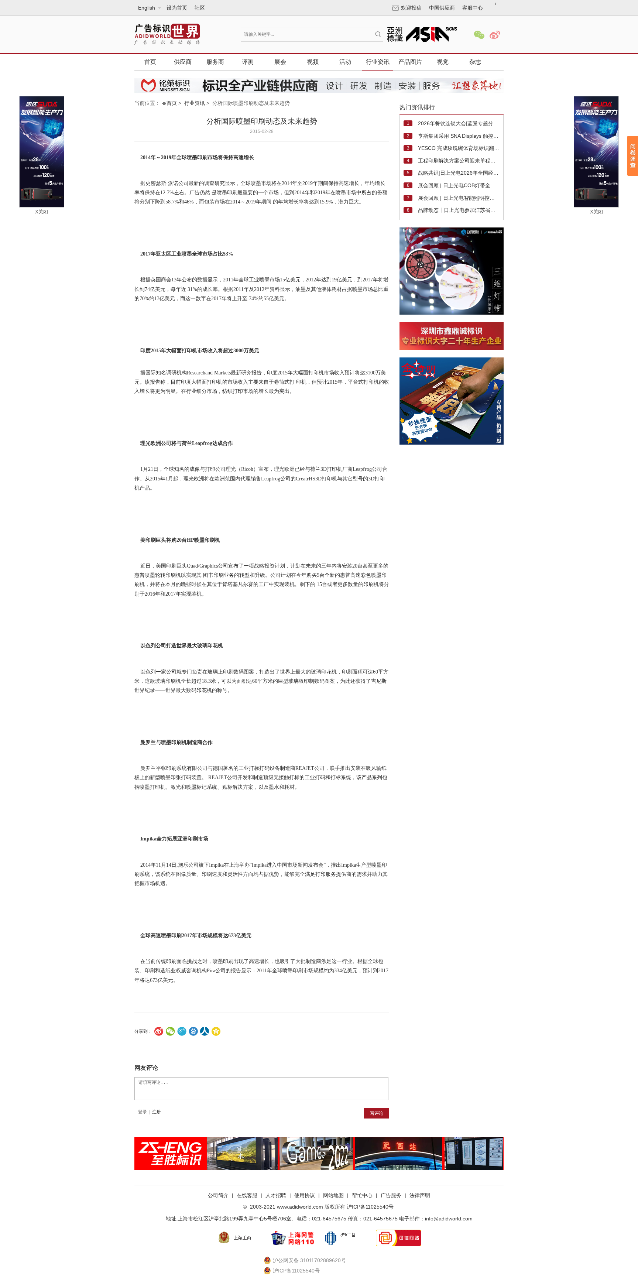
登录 (142, 1111)
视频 (313, 62)
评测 (248, 62)
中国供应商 (442, 8)
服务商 (215, 62)
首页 (150, 62)
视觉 (443, 62)
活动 (345, 62)
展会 (280, 62)
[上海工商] (239, 1237)
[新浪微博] (494, 35)
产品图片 (410, 62)
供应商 (183, 62)
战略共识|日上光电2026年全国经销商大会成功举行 (458, 173)
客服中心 (472, 8)
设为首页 (177, 8)
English (146, 36)
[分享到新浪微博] (159, 1031)
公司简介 (218, 1195)
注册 (156, 1111)
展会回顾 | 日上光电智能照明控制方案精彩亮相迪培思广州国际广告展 (458, 198)
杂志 (475, 62)
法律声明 (419, 1195)
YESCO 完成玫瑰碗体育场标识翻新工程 (458, 148)
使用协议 (304, 1195)
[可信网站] (399, 1237)
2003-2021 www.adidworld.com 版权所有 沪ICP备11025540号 (321, 1207)
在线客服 (247, 1195)
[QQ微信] (479, 35)
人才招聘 (275, 1195)
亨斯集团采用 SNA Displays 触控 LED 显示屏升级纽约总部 (458, 136)
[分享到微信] (170, 1031)
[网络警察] (292, 1237)
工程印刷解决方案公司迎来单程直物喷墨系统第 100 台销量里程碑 (458, 161)
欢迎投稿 (411, 8)
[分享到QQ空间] (216, 1031)
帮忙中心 (362, 1195)
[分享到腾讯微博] (181, 1031)
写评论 (376, 1113)
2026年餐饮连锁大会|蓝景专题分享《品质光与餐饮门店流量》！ (458, 123)
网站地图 (333, 1195)
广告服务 (391, 1195)
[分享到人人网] (204, 1031)
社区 (200, 8)
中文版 (146, 25)
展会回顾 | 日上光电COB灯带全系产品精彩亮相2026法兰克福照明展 (458, 185)
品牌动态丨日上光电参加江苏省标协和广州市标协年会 (458, 210)
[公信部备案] (345, 1237)
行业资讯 (378, 62)
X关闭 (41, 212)
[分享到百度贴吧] (193, 1031)
